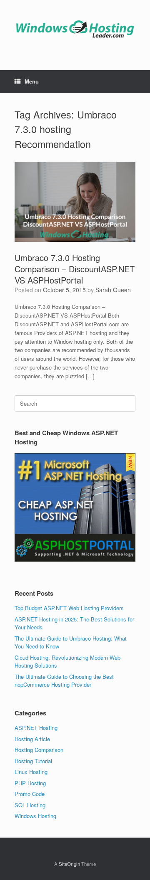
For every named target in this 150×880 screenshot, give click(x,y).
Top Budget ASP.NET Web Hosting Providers (69, 608)
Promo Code (30, 794)
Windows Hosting (35, 816)
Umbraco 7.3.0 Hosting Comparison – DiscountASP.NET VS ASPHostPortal (75, 268)
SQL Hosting (30, 805)
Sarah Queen (113, 290)
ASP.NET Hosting (36, 728)
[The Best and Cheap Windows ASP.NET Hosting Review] (75, 29)
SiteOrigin (69, 863)
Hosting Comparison (39, 750)
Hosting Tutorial (33, 761)
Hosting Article (32, 739)
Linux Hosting (31, 772)
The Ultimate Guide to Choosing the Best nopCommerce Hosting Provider (64, 681)
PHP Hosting (30, 783)
